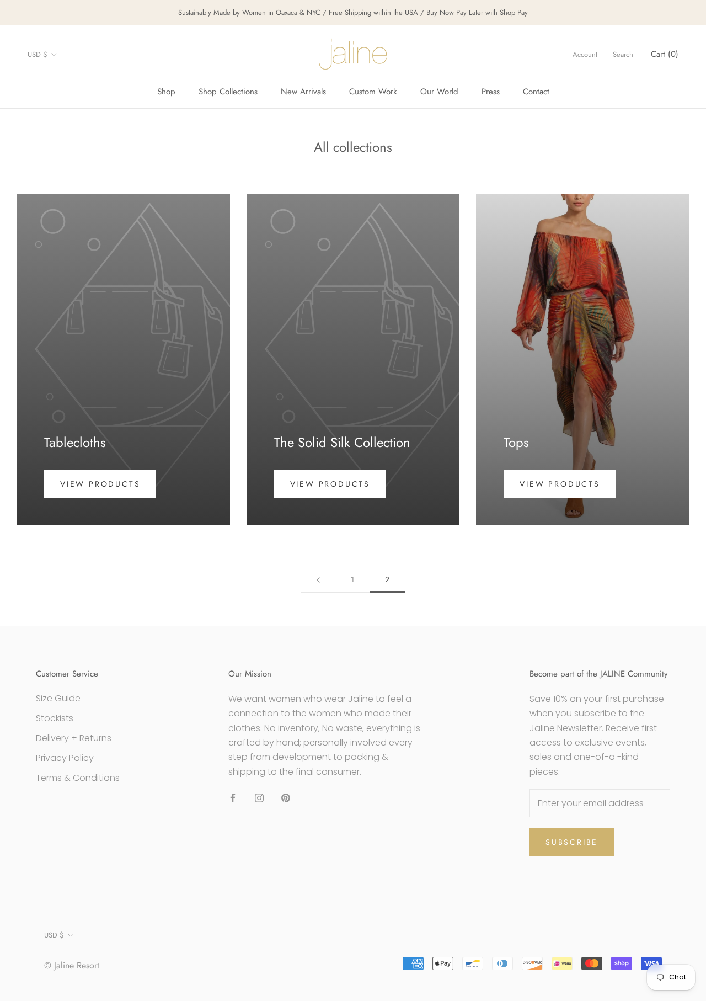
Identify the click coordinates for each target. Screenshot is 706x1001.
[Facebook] (232, 797)
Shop (166, 92)
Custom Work (373, 92)
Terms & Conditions (78, 777)
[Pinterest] (285, 797)
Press (491, 92)
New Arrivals (303, 92)
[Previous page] (318, 580)
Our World (439, 92)
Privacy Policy (65, 758)
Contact (536, 92)
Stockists (54, 718)
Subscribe (571, 842)
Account (585, 54)
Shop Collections (228, 92)
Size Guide (58, 698)
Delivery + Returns (73, 738)
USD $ (37, 54)
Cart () (664, 54)
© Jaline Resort (71, 965)
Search (623, 54)
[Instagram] (259, 797)
